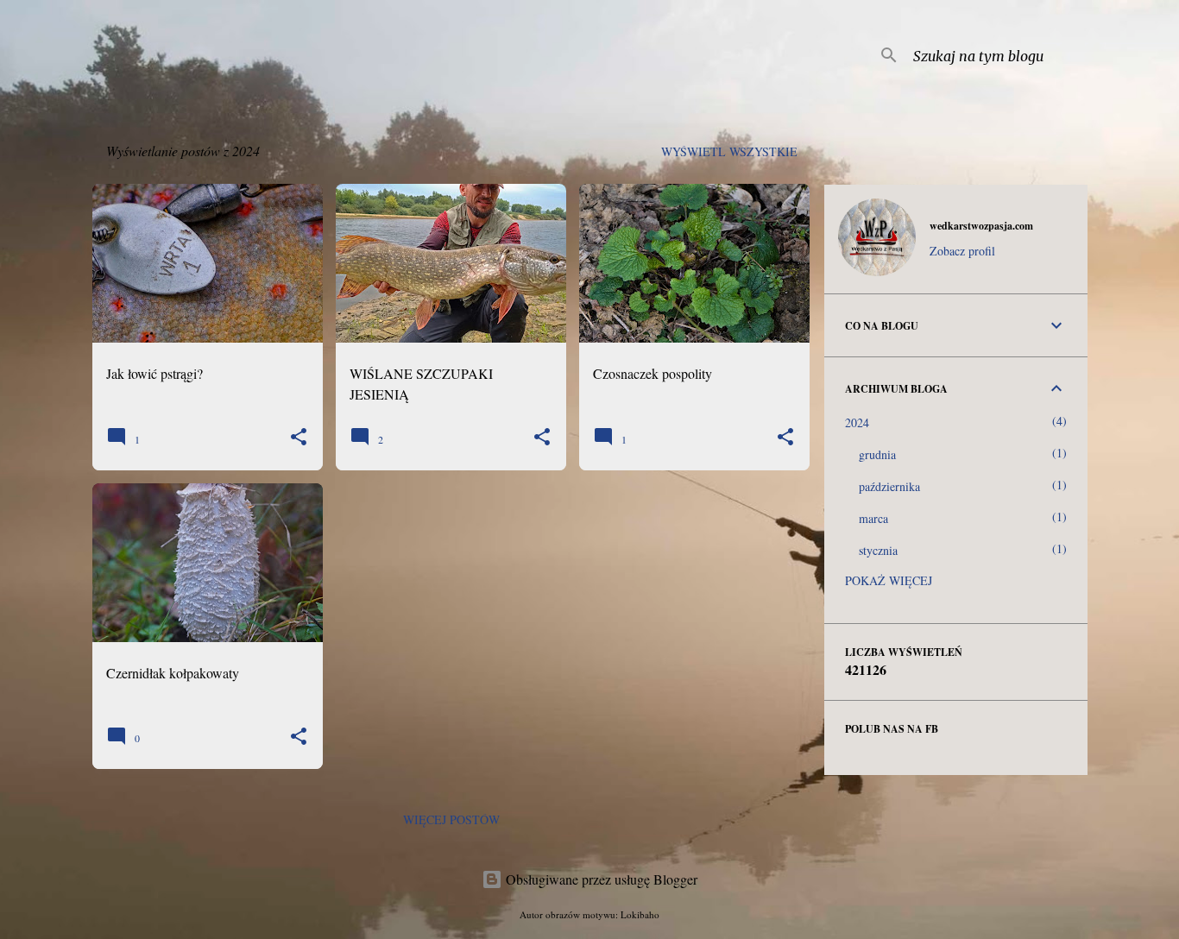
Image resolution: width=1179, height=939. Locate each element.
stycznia (878, 550)
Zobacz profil (962, 251)
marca (873, 518)
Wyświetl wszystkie (729, 151)
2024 (857, 422)
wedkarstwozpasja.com (981, 225)
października (889, 486)
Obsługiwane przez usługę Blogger (599, 879)
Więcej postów (451, 819)
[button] (298, 438)
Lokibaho (640, 914)
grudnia (877, 454)
